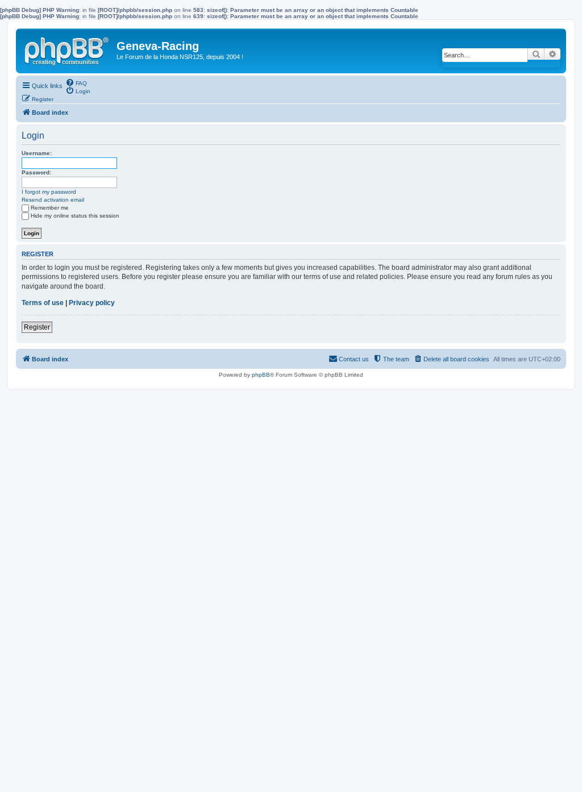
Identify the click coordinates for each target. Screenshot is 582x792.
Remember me (50, 208)
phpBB (261, 375)
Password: (36, 172)
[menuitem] (76, 82)
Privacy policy (92, 303)
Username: (37, 153)
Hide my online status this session (75, 215)
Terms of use (43, 303)
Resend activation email (53, 200)
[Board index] (68, 48)
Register (37, 327)
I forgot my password (49, 192)
